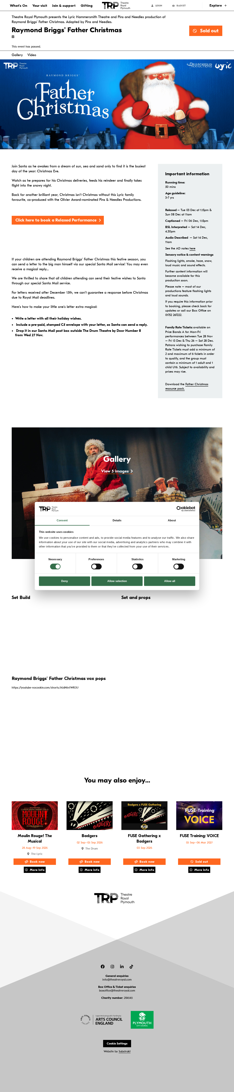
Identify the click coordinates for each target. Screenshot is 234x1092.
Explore (216, 5)
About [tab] (172, 520)
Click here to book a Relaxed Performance (56, 220)
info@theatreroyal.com (117, 979)
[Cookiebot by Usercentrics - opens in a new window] (179, 509)
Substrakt (125, 1051)
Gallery (17, 55)
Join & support (64, 6)
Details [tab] (117, 520)
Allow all (169, 581)
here (192, 248)
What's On (18, 6)
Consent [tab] (62, 520)
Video (31, 55)
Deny (64, 581)
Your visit (39, 6)
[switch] (96, 566)
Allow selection (117, 581)
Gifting (87, 6)
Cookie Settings (117, 1043)
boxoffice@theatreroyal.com (117, 990)
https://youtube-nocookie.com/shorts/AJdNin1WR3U (45, 687)
